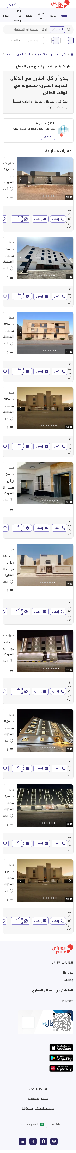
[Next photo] (69, 178)
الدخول (13, 4)
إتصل (55, 218)
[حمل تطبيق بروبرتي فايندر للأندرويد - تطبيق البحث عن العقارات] (61, 1058)
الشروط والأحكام (38, 1088)
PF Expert (67, 1001)
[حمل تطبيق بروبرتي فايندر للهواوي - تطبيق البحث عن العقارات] (61, 1068)
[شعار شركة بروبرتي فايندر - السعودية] (60, 4)
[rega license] (38, 1022)
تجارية (29, 15)
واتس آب (19, 219)
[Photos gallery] (45, 178)
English (55, 1124)
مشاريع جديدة (41, 16)
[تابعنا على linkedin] (22, 1141)
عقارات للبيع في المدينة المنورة (50, 54)
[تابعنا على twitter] (33, 1141)
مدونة (5, 15)
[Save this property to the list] (3, 219)
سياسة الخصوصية (38, 1098)
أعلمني (48, 136)
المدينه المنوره (23, 54)
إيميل (38, 218)
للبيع (64, 15)
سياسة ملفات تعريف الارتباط (38, 1108)
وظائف (68, 980)
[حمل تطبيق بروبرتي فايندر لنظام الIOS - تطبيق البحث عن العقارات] (61, 1047)
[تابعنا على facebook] (43, 1141)
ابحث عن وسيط (17, 15)
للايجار (53, 15)
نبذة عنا (68, 972)
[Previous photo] (20, 178)
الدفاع (59, 29)
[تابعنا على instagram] (54, 1141)
